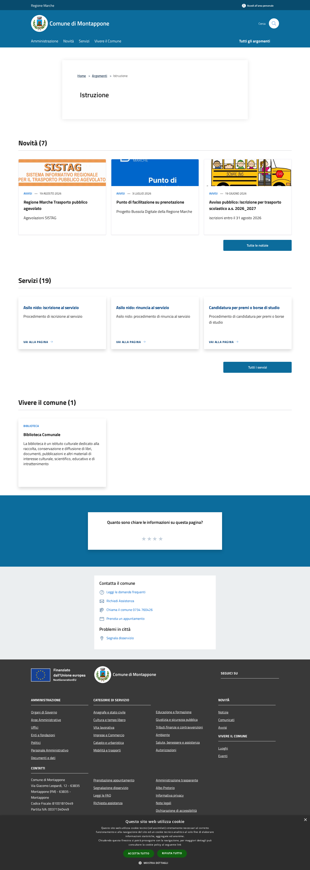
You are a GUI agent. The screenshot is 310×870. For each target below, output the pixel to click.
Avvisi (28, 193)
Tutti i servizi (257, 367)
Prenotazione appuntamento (113, 780)
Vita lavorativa (103, 727)
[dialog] (155, 842)
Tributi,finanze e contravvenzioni (179, 727)
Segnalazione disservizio (110, 787)
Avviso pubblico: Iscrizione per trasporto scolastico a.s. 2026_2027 (245, 205)
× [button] (305, 819)
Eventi (223, 755)
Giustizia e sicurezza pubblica (177, 719)
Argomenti (99, 75)
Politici (36, 742)
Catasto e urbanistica (108, 742)
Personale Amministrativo (49, 750)
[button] (155, 863)
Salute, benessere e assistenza (178, 742)
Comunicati (226, 719)
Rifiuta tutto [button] (172, 853)
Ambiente (163, 734)
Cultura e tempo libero (109, 719)
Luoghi (223, 748)
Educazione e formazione (173, 712)
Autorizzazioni (166, 749)
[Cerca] (274, 23)
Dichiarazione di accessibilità (176, 810)
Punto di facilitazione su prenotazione (150, 202)
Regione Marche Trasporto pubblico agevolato (56, 205)
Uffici (34, 727)
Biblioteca (31, 426)
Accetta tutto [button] (138, 853)
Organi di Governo (44, 712)
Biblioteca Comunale (41, 434)
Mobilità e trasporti (107, 750)
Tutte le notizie (257, 245)
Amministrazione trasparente (177, 780)
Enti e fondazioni (43, 735)
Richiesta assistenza (108, 802)
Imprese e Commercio (108, 735)
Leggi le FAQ (102, 795)
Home (81, 75)
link (179, 844)
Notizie (223, 712)
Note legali (163, 802)
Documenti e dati (43, 757)
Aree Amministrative (46, 719)
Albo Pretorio (165, 787)
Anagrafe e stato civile (109, 712)
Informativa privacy (170, 795)
